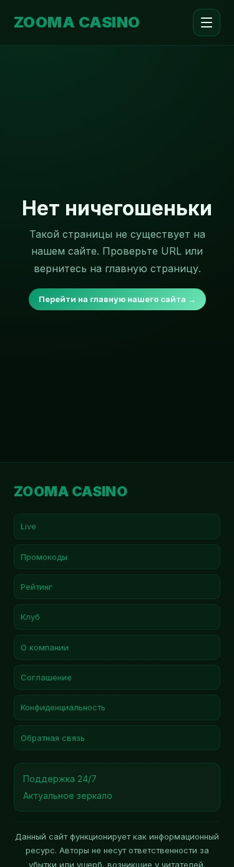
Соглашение (46, 677)
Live (28, 526)
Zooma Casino (77, 22)
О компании (45, 647)
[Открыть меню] (206, 22)
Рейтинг (36, 587)
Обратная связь (53, 738)
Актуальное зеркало (67, 795)
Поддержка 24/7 (60, 778)
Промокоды (44, 557)
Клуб (30, 617)
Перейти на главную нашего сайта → (117, 299)
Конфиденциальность (63, 707)
